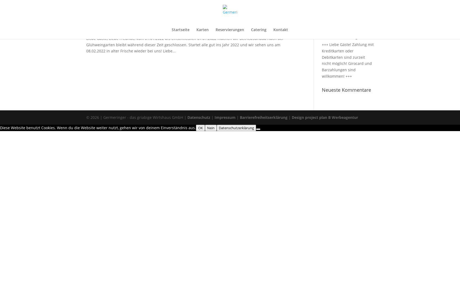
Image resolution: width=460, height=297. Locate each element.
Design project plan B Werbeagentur (325, 117)
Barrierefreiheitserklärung (264, 117)
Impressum (225, 117)
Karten (202, 30)
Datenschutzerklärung (236, 128)
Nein (211, 128)
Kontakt (280, 30)
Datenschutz (199, 117)
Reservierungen (230, 30)
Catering (258, 30)
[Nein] (258, 129)
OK (200, 128)
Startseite (181, 30)
